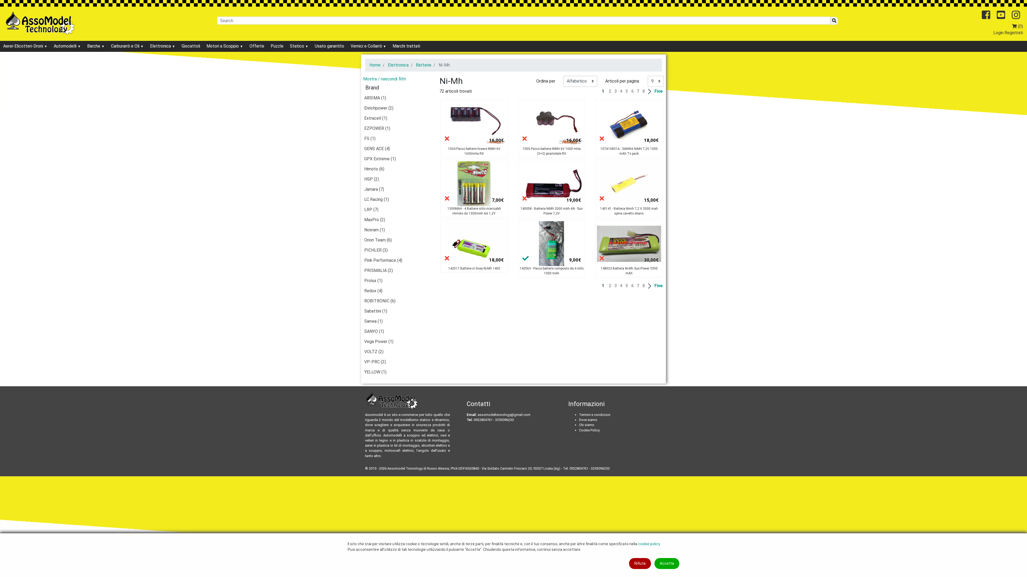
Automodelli (66, 46)
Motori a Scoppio (223, 46)
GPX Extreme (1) (380, 158)
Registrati (1014, 32)
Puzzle (277, 46)
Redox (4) (373, 290)
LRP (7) (371, 209)
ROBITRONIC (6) (380, 300)
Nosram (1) (374, 229)
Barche (94, 46)
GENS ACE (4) (377, 148)
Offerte (257, 46)
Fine (658, 91)
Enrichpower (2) (378, 108)
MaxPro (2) (374, 219)
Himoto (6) (374, 168)
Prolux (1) (373, 280)
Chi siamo (586, 425)
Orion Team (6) (378, 240)
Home (375, 65)
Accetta (667, 563)
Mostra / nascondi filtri (384, 78)
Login (998, 32)
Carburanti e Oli (125, 46)
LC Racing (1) (376, 199)
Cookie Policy (589, 430)
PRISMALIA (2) (378, 270)
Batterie (423, 65)
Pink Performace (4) (383, 260)
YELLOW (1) (375, 372)
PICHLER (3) (376, 250)
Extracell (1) (375, 118)
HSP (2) (371, 179)
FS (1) (369, 138)
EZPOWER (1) (377, 128)
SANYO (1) (374, 331)
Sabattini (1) (375, 311)
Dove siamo (588, 420)
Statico (297, 46)
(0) (1020, 26)
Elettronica (161, 46)
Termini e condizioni (594, 415)
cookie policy (649, 544)
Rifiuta (640, 563)
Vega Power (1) (378, 341)
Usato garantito (329, 46)
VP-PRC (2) (375, 361)
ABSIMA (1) (375, 97)
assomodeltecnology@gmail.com (504, 415)
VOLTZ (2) (374, 351)
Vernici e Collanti (367, 46)
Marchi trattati (406, 46)
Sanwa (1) (373, 321)
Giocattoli (191, 46)
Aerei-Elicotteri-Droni (23, 46)
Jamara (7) (374, 189)
